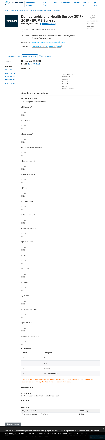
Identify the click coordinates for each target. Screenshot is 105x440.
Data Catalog (45, 4)
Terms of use (86, 4)
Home (7, 10)
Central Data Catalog (16, 10)
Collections (65, 2)
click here (84, 434)
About (56, 2)
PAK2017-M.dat (10, 80)
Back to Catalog (13, 424)
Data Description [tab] (29, 56)
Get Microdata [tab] (46, 56)
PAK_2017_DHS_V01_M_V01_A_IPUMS (41, 10)
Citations (76, 2)
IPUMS (26, 10)
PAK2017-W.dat (10, 83)
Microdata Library (30, 4)
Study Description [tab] (13, 56)
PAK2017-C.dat (10, 73)
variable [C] (57, 10)
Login (96, 5)
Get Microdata (48, 24)
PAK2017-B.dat (10, 70)
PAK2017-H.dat (10, 76)
